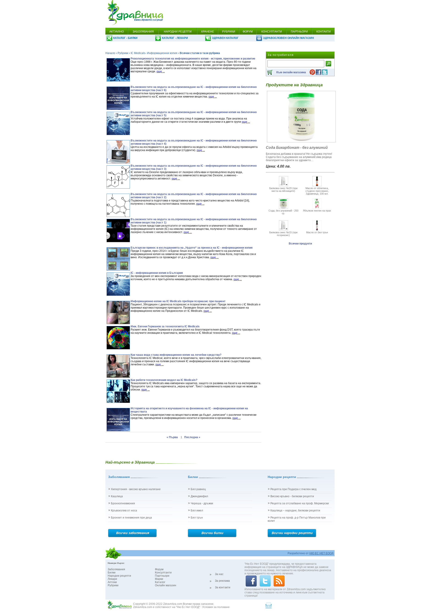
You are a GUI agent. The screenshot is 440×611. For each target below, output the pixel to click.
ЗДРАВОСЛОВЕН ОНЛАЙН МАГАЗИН (288, 38)
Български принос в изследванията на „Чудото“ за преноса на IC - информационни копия (192, 247)
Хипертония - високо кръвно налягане (136, 489)
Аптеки (112, 582)
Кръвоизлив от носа (124, 510)
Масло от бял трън (317, 232)
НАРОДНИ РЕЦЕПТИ (178, 31)
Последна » (192, 437)
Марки (159, 579)
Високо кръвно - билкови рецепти (292, 496)
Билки (112, 572)
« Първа (173, 437)
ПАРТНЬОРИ (299, 31)
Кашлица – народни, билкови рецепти (295, 510)
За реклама (222, 580)
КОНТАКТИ (323, 31)
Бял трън (197, 517)
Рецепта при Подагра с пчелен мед (293, 489)
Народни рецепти (119, 575)
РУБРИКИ (228, 31)
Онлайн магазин (165, 585)
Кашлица (117, 496)
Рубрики (123, 53)
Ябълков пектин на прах (317, 210)
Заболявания (116, 569)
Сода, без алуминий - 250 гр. (283, 212)
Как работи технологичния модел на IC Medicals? (164, 380)
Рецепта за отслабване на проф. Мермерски (299, 503)
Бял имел (197, 510)
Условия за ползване (216, 607)
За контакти (222, 587)
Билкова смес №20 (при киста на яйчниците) (283, 189)
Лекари (112, 579)
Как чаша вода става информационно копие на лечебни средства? (176, 354)
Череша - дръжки (202, 503)
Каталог (160, 582)
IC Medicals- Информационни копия (154, 53)
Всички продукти (300, 243)
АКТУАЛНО (116, 31)
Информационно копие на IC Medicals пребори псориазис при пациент (178, 301)
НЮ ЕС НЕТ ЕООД (321, 553)
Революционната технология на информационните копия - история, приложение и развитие (193, 58)
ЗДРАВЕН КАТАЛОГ (225, 38)
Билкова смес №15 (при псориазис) (283, 233)
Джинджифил (199, 496)
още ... (161, 71)
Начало (110, 53)
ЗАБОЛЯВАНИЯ (143, 31)
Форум (159, 569)
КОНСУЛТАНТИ (271, 31)
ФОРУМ (248, 31)
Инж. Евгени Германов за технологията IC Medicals (165, 326)
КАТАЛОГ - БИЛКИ (125, 38)
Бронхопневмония (123, 503)
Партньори (162, 575)
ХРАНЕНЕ (207, 31)
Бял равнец (198, 489)
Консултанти (163, 572)
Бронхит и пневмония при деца (131, 517)
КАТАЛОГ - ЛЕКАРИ (175, 38)
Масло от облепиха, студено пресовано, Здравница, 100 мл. (317, 191)
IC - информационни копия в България (157, 272)
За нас (219, 574)
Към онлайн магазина (291, 72)
